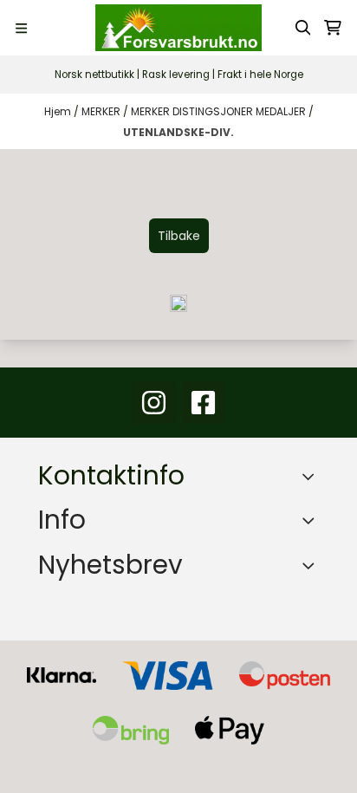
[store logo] (178, 27)
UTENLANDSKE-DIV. (178, 132)
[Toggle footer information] (312, 477)
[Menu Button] (21, 28)
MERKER (102, 111)
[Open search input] (303, 28)
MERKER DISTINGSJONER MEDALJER (219, 111)
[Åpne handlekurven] (332, 27)
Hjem (59, 111)
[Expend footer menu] (312, 520)
